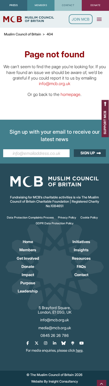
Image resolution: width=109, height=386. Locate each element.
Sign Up (87, 153)
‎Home (28, 241)
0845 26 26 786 (54, 335)
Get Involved (28, 258)
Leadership (28, 291)
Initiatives (81, 241)
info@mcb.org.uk (54, 83)
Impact (28, 274)
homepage (70, 94)
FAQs (81, 266)
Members (27, 250)
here (79, 350)
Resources (81, 258)
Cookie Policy (89, 217)
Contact (81, 274)
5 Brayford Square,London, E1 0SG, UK (54, 309)
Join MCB (80, 19)
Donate (27, 266)
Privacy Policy (67, 217)
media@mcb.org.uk (54, 327)
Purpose (27, 283)
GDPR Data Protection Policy (55, 223)
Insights (81, 250)
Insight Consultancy (63, 381)
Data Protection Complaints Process (30, 217)
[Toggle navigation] (99, 19)
